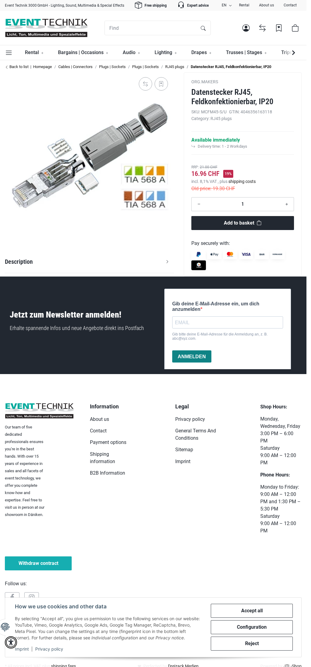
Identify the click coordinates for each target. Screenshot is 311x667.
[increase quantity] (286, 204)
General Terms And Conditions (195, 434)
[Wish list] (278, 28)
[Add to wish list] (161, 84)
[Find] (203, 28)
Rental (244, 5)
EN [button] (224, 5)
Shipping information (102, 457)
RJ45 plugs (221, 118)
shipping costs (242, 181)
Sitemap (184, 449)
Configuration (252, 627)
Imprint (22, 649)
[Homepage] (46, 28)
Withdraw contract (38, 563)
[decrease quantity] (199, 204)
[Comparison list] (262, 28)
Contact (290, 5)
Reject (252, 643)
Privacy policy (49, 649)
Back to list (19, 66)
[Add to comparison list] (145, 84)
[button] (246, 28)
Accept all (252, 611)
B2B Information (107, 473)
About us (266, 5)
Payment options (108, 442)
